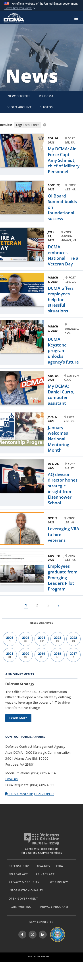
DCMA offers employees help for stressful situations (60, 299)
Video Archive (20, 107)
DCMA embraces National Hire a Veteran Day (63, 255)
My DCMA (46, 96)
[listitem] (22, 935)
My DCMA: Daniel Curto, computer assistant (61, 394)
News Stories (19, 96)
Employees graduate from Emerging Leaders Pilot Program (62, 577)
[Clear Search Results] (41, 124)
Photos (46, 107)
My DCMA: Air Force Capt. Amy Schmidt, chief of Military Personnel (63, 160)
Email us (11, 779)
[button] (20, 8)
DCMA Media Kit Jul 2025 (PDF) (31, 794)
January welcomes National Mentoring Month (58, 439)
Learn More (18, 718)
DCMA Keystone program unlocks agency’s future (63, 350)
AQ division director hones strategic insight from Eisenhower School (62, 489)
